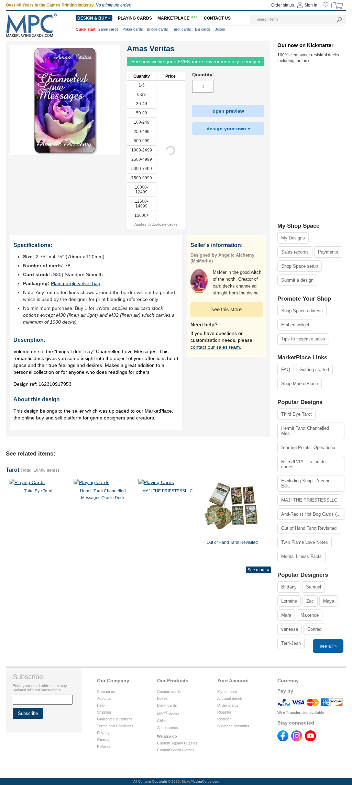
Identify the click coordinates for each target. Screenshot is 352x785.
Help (100, 705)
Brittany (289, 587)
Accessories (167, 728)
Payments (328, 252)
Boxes (162, 698)
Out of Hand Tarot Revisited (309, 528)
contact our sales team (215, 347)
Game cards (108, 29)
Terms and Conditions (115, 726)
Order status (228, 705)
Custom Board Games (176, 750)
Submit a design (297, 280)
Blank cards (167, 705)
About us (104, 698)
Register (224, 712)
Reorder (224, 719)
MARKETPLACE (177, 18)
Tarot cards (181, 29)
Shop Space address (302, 310)
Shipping (104, 712)
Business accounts (233, 726)
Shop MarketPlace (299, 383)
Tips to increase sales (303, 338)
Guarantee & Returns (115, 719)
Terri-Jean (291, 643)
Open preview (228, 111)
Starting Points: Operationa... (310, 447)
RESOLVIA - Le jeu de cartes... (303, 464)
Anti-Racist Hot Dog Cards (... (311, 514)
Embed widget (295, 324)
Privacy (103, 733)
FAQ (285, 369)
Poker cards (132, 29)
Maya (328, 601)
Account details (230, 698)
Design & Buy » (94, 18)
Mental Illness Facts (301, 556)
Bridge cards (157, 29)
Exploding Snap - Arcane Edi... (305, 483)
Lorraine (289, 601)
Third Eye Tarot (296, 414)
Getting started (314, 369)
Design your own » (228, 128)
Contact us (106, 691)
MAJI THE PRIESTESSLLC (309, 500)
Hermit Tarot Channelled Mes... (305, 431)
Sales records (295, 252)
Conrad (314, 629)
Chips (162, 721)
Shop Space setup (299, 266)
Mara (286, 615)
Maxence (309, 615)
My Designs (293, 237)
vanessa (289, 629)
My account (227, 691)
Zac (310, 601)
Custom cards (169, 691)
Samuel (313, 587)
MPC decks (168, 714)
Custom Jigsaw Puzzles (177, 743)
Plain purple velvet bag (75, 283)
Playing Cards (135, 18)
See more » (258, 570)
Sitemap (103, 740)
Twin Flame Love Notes (304, 542)
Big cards (203, 29)
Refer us (104, 746)
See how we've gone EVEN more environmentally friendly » (195, 61)
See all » (328, 646)
